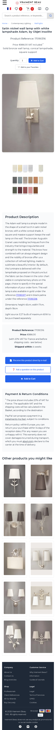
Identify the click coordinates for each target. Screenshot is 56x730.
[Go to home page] (28, 3)
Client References (11, 695)
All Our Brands (10, 699)
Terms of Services (37, 695)
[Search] (50, 16)
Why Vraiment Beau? (38, 672)
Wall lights (38, 23)
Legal (32, 691)
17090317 (21, 295)
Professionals (9, 691)
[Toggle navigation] (4, 4)
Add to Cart (38, 61)
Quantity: (14, 60)
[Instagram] (28, 726)
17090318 (32, 299)
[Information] (46, 8)
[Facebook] (20, 726)
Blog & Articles (10, 680)
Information (34, 676)
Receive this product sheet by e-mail (28, 360)
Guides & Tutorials (37, 680)
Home (4, 23)
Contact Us (8, 676)
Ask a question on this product (28, 369)
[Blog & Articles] (39, 8)
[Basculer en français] (9, 8)
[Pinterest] (36, 726)
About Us (8, 672)
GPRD (32, 699)
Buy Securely (9, 703)
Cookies (33, 703)
